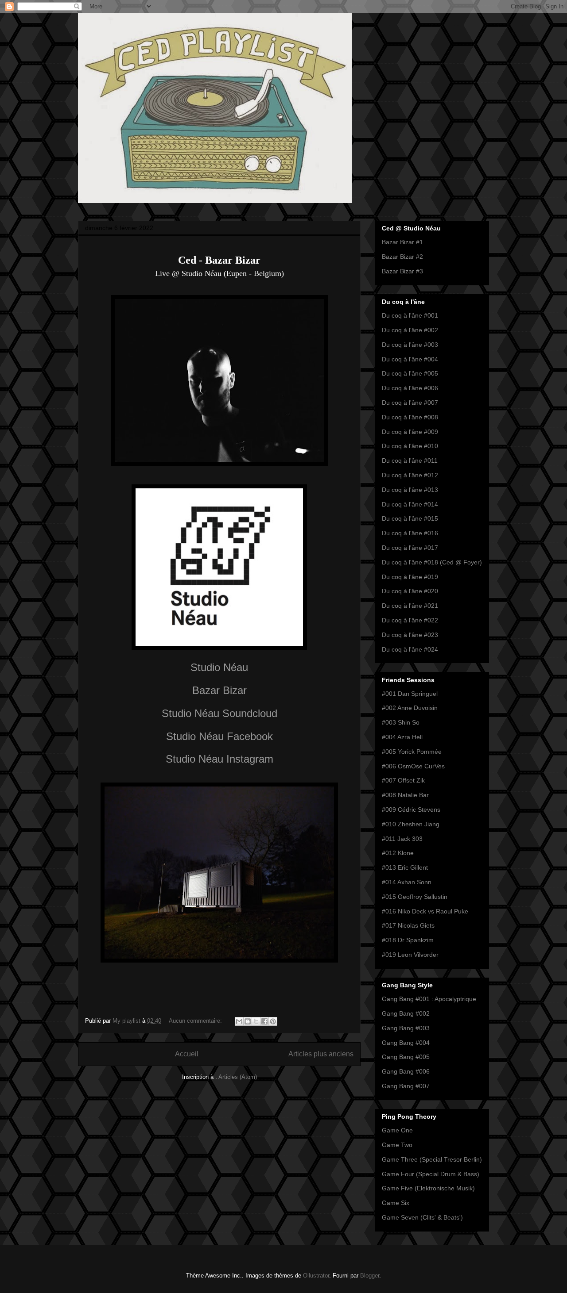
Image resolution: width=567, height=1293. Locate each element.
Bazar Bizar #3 (402, 271)
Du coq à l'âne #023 (410, 634)
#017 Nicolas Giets (408, 925)
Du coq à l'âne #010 (410, 445)
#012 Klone (398, 852)
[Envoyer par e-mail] (239, 1021)
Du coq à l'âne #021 (410, 605)
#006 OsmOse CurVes (413, 766)
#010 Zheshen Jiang (410, 824)
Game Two (397, 1144)
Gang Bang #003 (406, 1028)
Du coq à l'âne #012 (410, 475)
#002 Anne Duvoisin (410, 707)
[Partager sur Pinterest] (272, 1021)
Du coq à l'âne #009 (410, 431)
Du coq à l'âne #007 (410, 402)
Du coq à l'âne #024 (410, 649)
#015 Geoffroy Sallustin (414, 896)
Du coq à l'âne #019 (410, 576)
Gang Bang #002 (406, 1013)
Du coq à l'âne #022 (410, 620)
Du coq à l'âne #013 (410, 489)
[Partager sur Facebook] (264, 1021)
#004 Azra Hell (402, 737)
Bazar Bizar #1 (402, 242)
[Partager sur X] (256, 1021)
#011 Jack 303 (402, 838)
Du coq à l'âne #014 (410, 504)
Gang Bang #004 (406, 1042)
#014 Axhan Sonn (406, 882)
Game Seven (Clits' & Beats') (422, 1217)
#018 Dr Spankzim (408, 940)
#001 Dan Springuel (410, 693)
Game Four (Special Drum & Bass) (430, 1174)
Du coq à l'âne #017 (410, 547)
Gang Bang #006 (406, 1071)
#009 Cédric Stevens (411, 809)
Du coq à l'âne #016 (410, 533)
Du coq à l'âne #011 (410, 460)
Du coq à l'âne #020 (410, 591)
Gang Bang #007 (406, 1086)
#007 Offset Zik (403, 780)
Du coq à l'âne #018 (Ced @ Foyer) (432, 562)
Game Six (395, 1202)
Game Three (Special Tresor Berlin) (432, 1159)
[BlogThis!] (247, 1021)
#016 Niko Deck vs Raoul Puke (425, 911)
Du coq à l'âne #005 (410, 373)
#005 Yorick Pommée (412, 751)
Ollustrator (316, 1275)
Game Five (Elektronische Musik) (428, 1188)
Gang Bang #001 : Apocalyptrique (429, 998)
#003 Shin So (400, 722)
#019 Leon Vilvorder (410, 954)
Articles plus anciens (320, 1054)
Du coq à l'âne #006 (410, 387)
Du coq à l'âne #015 (410, 518)
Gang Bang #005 (406, 1056)
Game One (397, 1130)
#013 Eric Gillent (405, 867)
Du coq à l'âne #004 (410, 359)
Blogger (369, 1275)
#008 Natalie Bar (405, 794)
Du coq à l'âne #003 (410, 344)
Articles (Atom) (237, 1077)
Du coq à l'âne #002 (410, 330)
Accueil (186, 1054)
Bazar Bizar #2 (402, 256)
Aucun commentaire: (196, 1020)
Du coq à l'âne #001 (410, 315)
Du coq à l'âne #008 (410, 417)
